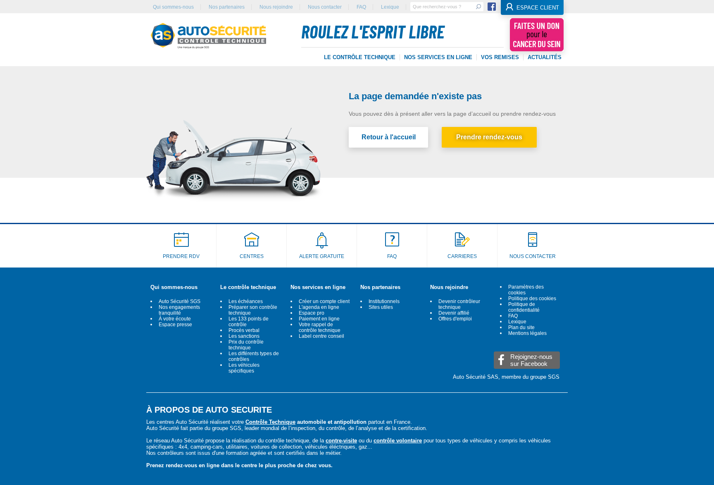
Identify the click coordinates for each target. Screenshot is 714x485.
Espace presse (175, 324)
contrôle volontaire (398, 440)
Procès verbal (243, 330)
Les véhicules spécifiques (243, 368)
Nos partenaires (227, 7)
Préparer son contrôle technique (252, 310)
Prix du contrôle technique (246, 345)
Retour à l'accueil (389, 137)
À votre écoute (175, 319)
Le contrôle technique (248, 287)
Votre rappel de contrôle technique (319, 327)
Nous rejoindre (276, 7)
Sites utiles (381, 307)
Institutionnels (384, 301)
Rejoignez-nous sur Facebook (531, 360)
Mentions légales (527, 333)
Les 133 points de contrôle (248, 321)
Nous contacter (325, 7)
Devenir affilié (453, 313)
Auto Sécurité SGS (179, 301)
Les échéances (245, 301)
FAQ (361, 7)
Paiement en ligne (319, 319)
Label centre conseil (321, 336)
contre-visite (341, 440)
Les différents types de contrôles (253, 356)
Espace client (537, 8)
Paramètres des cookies (526, 290)
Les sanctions (243, 336)
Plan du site (521, 327)
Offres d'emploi (455, 319)
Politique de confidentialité (524, 307)
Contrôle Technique (270, 422)
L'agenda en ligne (319, 307)
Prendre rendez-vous (489, 137)
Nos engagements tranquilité (179, 310)
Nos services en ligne (317, 287)
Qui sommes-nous (173, 7)
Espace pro (311, 313)
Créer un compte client (324, 301)
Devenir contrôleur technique (459, 304)
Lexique (390, 7)
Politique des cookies (532, 298)
